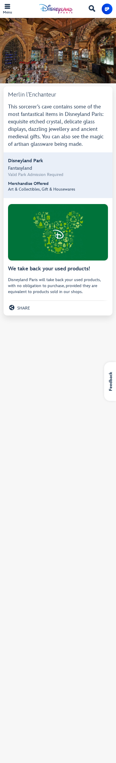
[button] (107, 9)
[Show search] (91, 9)
